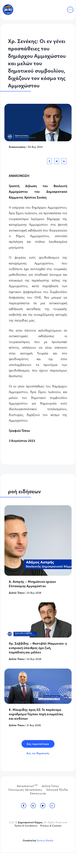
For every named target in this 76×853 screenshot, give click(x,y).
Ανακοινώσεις (17, 147)
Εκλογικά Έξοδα (57, 789)
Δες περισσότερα (38, 744)
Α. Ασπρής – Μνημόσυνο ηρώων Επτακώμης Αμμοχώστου (32, 583)
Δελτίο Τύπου (17, 592)
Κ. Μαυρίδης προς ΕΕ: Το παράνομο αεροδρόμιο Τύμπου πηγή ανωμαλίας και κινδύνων (36, 714)
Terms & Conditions (25, 825)
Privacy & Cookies (50, 825)
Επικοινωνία (38, 793)
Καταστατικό (27, 785)
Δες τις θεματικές (38, 753)
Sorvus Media (45, 840)
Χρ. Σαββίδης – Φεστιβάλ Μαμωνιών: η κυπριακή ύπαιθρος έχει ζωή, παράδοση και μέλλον (38, 647)
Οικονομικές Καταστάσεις (25, 789)
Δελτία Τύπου (50, 786)
